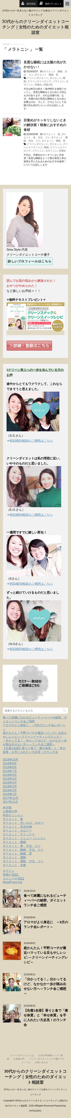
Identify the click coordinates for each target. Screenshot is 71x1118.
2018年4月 (10, 782)
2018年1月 (10, 794)
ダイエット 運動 (14, 857)
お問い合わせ (41, 1062)
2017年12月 (10, 798)
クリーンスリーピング (39, 81)
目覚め (38, 84)
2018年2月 (10, 790)
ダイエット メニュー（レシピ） (24, 838)
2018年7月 (10, 771)
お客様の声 (10, 811)
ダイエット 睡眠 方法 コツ (23, 849)
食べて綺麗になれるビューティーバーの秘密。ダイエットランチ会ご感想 (45, 900)
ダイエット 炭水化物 (17, 826)
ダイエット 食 (52, 134)
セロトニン (51, 150)
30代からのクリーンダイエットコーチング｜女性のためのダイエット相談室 (35, 27)
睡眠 (46, 147)
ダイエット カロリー (17, 830)
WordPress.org (12, 882)
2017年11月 (10, 801)
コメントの (13, 878)
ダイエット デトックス (19, 834)
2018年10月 (10, 759)
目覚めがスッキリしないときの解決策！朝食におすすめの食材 (45, 125)
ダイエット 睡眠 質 (46, 74)
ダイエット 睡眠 (14, 842)
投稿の (10, 874)
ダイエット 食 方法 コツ (22, 845)
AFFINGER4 (35, 1111)
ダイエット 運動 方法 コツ (23, 861)
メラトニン (58, 81)
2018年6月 (10, 774)
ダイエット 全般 (14, 865)
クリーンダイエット (37, 78)
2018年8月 (10, 767)
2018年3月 (10, 786)
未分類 (7, 807)
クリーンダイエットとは (22, 1055)
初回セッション (13, 815)
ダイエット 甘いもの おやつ (23, 822)
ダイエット (56, 78)
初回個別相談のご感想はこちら (31, 440)
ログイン (8, 870)
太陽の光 (48, 84)
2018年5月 (10, 778)
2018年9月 (10, 763)
